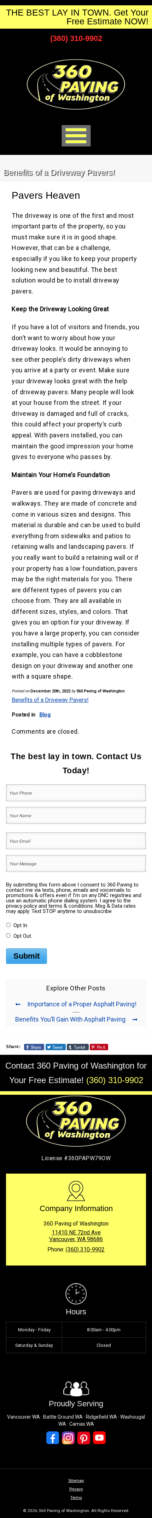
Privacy (76, 1489)
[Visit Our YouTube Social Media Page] (99, 1437)
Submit (26, 956)
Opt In (20, 925)
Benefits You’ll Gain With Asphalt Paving (70, 1019)
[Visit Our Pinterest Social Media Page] (83, 1437)
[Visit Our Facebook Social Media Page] (52, 1437)
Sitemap (76, 1480)
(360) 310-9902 (76, 38)
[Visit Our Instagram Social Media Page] (68, 1437)
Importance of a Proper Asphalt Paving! (81, 1004)
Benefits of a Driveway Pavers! (50, 700)
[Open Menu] (76, 136)
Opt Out (22, 936)
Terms (76, 1497)
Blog (45, 714)
